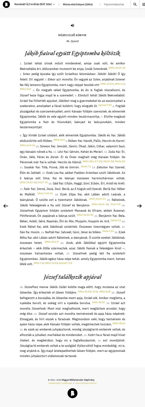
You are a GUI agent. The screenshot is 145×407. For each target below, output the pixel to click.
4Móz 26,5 (59, 139)
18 (56, 194)
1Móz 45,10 (84, 291)
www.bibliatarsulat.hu (86, 383)
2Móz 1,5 (39, 262)
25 (116, 232)
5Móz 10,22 (51, 262)
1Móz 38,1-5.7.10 (92, 161)
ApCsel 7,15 (105, 105)
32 (21, 329)
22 (123, 221)
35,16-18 (115, 204)
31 (35, 313)
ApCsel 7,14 (65, 262)
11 (54, 151)
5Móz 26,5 (25, 89)
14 (93, 167)
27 (67, 253)
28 (21, 287)
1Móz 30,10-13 (97, 198)
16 (50, 183)
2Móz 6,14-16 (27, 145)
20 (123, 205)
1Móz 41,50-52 (85, 214)
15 (43, 173)
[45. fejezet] (5, 206)
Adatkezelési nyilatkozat (60, 383)
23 (123, 226)
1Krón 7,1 (86, 166)
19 (108, 200)
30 (107, 303)
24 (42, 232)
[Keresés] (134, 4)
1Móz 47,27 (106, 83)
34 (99, 340)
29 (113, 292)
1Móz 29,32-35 (28, 182)
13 (21, 167)
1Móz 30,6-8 (51, 241)
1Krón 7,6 (116, 220)
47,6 (94, 291)
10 (37, 146)
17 (21, 189)
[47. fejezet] (139, 206)
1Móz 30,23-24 (100, 204)
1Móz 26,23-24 (117, 67)
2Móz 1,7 (119, 83)
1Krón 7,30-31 (45, 193)
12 (105, 151)
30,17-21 (43, 182)
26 (61, 243)
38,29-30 (108, 161)
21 (95, 215)
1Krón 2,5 (120, 161)
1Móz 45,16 (118, 323)
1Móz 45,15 (98, 302)
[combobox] (79, 4)
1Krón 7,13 (108, 231)
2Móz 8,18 (105, 291)
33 (85, 335)
